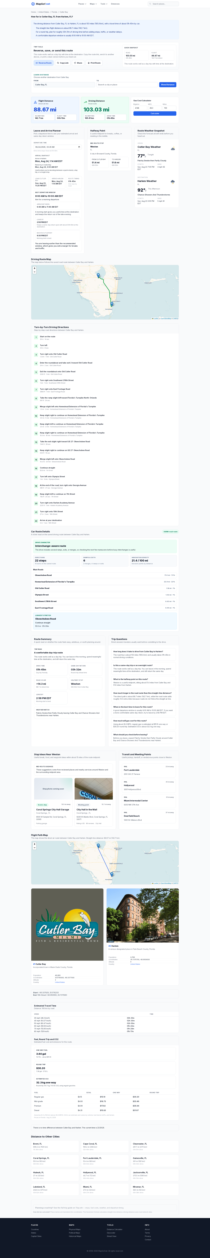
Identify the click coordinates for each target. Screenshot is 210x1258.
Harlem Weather (147, 181)
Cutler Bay (64, 12)
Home (33, 12)
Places (81, 4)
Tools (103, 4)
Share (79, 63)
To (97, 80)
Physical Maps (74, 1229)
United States (43, 12)
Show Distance (167, 85)
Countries (35, 1229)
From (36, 80)
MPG (150, 104)
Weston (94, 146)
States (33, 1233)
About (147, 1229)
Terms (147, 1233)
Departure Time (40, 143)
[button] (111, 304)
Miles (165, 104)
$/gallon (136, 104)
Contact (148, 1240)
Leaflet (155, 318)
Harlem (114, 946)
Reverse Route (45, 63)
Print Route (96, 63)
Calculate (155, 113)
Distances (115, 4)
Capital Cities (36, 1236)
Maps (92, 4)
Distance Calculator (114, 1229)
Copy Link (64, 63)
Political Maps (74, 1233)
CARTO (175, 318)
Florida (54, 12)
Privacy (148, 1236)
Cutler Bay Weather (149, 146)
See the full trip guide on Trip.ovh (68, 1208)
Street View (111, 1236)
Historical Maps (75, 1236)
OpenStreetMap (166, 318)
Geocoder (111, 1233)
